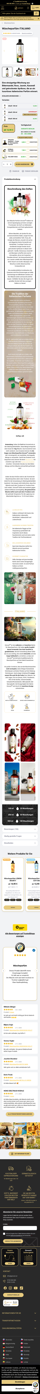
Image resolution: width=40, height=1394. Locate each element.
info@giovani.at (12, 1276)
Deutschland (10, 1347)
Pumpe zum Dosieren (27, 462)
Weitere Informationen (30, 1377)
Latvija (26, 1362)
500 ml (18, 899)
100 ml (7, 899)
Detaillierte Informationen (10, 96)
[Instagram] (10, 1287)
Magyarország (10, 1343)
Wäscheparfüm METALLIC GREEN (20, 1080)
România (8, 1351)
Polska (26, 1343)
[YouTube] (15, 1287)
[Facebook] (5, 1287)
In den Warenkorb (22, 164)
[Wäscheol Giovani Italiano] (28, 782)
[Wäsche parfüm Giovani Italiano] (12, 742)
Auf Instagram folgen (22, 1153)
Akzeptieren (20, 1389)
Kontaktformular (13, 1295)
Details (13, 907)
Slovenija (26, 1354)
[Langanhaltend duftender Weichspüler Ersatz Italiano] (28, 742)
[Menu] (2, 7)
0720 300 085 (11, 1281)
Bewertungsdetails (27, 33)
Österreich (27, 1347)
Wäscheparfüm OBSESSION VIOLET (20, 1030)
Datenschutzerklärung (16, 1235)
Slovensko (9, 1340)
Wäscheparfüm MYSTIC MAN (18, 1064)
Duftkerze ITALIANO (10, 150)
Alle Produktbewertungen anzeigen (20, 1114)
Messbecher (29, 459)
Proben (11, 1012)
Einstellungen (20, 1382)
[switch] (35, 1391)
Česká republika (29, 1340)
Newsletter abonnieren (13, 1241)
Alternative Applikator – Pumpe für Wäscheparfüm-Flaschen (13, 142)
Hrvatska (26, 1351)
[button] (36, 971)
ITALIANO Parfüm (13, 156)
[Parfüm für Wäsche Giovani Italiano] (12, 782)
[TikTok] (21, 1287)
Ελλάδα (26, 1358)
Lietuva (8, 1362)
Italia (7, 1354)
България (9, 1358)
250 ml (12, 899)
